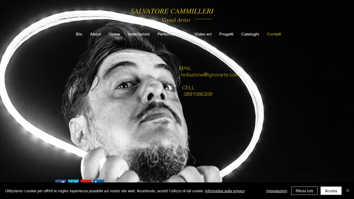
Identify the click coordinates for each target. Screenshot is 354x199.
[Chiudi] (348, 191)
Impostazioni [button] (276, 190)
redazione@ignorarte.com (210, 74)
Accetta (331, 190)
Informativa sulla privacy (225, 190)
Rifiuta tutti (304, 190)
